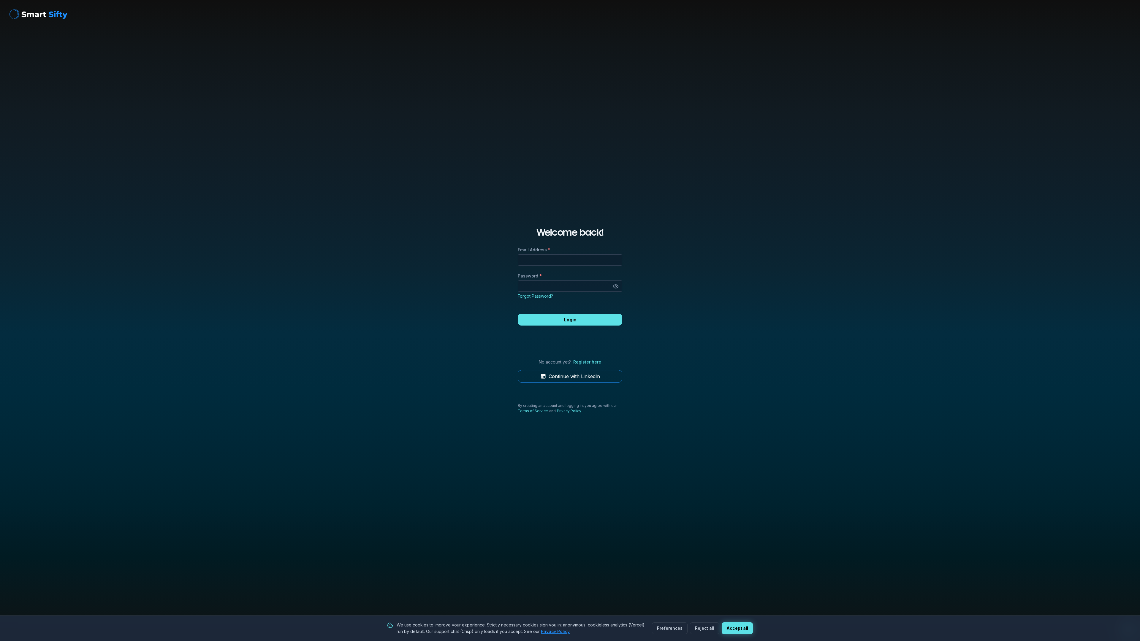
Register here (587, 361)
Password (530, 275)
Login (570, 320)
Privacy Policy (569, 411)
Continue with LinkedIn (574, 376)
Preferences (670, 628)
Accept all (737, 628)
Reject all (704, 628)
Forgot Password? (535, 296)
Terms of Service (533, 411)
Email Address (534, 249)
